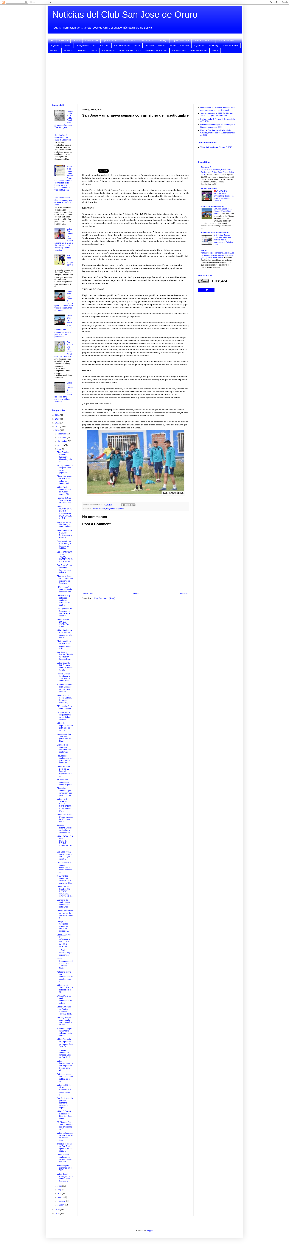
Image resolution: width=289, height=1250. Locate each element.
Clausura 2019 (147, 40)
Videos (215, 50)
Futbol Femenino (122, 45)
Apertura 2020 (110, 40)
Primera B (54, 50)
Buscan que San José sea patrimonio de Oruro (64, 737)
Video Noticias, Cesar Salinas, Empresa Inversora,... (64, 699)
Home (135, 594)
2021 (57, 426)
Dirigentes (54, 45)
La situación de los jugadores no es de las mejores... (64, 716)
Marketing (213, 45)
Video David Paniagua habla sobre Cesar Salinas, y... (65, 1177)
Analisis (76, 40)
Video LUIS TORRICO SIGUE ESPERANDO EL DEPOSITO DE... (64, 805)
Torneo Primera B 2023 (129, 50)
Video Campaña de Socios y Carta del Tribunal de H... (65, 1010)
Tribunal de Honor (198, 50)
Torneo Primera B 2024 (156, 50)
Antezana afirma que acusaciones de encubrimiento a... (65, 976)
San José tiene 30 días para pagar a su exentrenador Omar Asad (63, 201)
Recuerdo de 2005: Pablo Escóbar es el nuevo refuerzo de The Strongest (217, 109)
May (59, 1190)
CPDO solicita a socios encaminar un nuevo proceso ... (64, 867)
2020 (57, 430)
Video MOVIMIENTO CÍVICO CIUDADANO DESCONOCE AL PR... (64, 512)
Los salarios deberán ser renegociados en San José (64, 1053)
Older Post (183, 594)
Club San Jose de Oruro (212, 206)
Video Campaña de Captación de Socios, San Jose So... (65, 1042)
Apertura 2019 (91, 40)
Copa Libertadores (180, 40)
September (62, 441)
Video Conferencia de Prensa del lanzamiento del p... (65, 914)
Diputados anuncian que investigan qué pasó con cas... (65, 791)
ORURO (204, 250)
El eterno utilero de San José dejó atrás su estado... (64, 644)
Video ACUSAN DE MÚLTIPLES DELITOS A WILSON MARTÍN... (63, 941)
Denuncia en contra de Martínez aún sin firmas (64, 748)
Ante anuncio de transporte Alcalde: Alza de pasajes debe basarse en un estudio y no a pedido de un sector (217, 255)
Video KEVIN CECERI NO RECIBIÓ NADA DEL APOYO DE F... (65, 891)
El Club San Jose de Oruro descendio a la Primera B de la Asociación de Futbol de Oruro (223, 240)
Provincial (68, 50)
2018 (57, 1213)
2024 (57, 415)
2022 (57, 423)
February (61, 1201)
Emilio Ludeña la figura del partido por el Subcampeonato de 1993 (217, 126)
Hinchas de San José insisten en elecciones (64, 500)
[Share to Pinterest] (133, 504)
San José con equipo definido (70, 261)
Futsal (137, 45)
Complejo (162, 40)
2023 (57, 419)
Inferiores (184, 45)
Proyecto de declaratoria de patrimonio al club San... (64, 759)
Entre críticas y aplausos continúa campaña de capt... (63, 600)
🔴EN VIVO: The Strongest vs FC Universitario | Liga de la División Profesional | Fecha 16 (223, 196)
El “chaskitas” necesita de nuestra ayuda (64, 782)
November (62, 437)
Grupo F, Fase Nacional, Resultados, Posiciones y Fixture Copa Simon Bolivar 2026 (217, 172)
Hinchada (149, 45)
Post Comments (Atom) (104, 598)
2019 (57, 1210)
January (61, 1205)
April (59, 1193)
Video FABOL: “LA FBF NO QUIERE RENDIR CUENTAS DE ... (65, 842)
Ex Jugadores (82, 45)
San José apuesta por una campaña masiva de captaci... (65, 1103)
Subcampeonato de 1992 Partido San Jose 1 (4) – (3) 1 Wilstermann (216, 114)
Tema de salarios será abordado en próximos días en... (64, 688)
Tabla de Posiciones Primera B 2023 (216, 147)
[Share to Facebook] (131, 504)
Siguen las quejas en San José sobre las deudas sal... (64, 479)
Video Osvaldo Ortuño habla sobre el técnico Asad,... (65, 666)
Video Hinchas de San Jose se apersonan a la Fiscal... (64, 634)
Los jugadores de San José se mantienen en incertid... (64, 612)
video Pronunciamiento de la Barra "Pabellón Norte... (65, 963)
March (60, 1197)
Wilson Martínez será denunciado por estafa (64, 999)
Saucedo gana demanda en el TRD (64, 1167)
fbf (94, 45)
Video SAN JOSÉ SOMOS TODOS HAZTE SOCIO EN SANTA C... (65, 557)
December (62, 434)
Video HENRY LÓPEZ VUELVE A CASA (63, 623)
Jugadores (199, 45)
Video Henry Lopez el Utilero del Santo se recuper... (65, 726)
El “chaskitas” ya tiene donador (64, 707)
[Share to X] (128, 504)
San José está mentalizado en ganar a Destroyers (62, 137)
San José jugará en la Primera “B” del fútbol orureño (223, 211)
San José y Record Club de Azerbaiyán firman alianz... (65, 655)
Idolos (173, 45)
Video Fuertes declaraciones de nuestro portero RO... (64, 490)
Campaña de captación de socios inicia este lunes (63, 903)
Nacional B (206, 167)
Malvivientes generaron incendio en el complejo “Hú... (64, 879)
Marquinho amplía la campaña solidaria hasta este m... (64, 1032)
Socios (94, 50)
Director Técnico (226, 40)
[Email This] (122, 504)
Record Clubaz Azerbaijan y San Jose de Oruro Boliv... (64, 677)
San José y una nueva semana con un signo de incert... (65, 855)
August (60, 445)
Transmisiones (179, 50)
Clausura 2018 (128, 40)
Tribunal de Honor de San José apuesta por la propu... (64, 1147)
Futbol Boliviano (209, 188)
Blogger (149, 1230)
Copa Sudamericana (203, 40)
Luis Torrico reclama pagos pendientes (64, 952)
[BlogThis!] (125, 504)
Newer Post (88, 594)
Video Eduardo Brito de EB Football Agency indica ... (64, 771)
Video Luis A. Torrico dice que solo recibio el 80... (65, 988)
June (59, 1186)
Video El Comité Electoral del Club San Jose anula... (64, 1115)
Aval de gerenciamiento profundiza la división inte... (64, 829)
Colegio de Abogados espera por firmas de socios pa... (63, 926)
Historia (162, 45)
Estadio (67, 45)
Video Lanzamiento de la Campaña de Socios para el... (65, 1065)
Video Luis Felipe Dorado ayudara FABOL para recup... (65, 818)
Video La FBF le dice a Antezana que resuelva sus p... (64, 1090)
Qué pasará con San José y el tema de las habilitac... (64, 545)
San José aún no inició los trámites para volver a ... (64, 568)
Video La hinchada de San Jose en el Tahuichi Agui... (65, 1136)
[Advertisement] (144, 78)
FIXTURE (104, 45)
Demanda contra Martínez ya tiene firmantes (64, 524)
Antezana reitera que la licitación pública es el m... (65, 1077)
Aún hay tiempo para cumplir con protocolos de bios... (64, 1021)
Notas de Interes (230, 45)
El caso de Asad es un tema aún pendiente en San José (65, 579)
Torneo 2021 (108, 50)
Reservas (82, 50)
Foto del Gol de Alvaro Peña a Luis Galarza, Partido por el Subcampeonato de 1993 (217, 132)
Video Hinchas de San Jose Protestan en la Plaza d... (64, 534)
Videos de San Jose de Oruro (214, 232)
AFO (52, 40)
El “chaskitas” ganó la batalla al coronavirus (64, 589)
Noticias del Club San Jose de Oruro (124, 14)
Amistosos (63, 40)
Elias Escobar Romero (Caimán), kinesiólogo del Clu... (64, 457)
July (59, 449)
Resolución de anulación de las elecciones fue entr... (64, 1158)
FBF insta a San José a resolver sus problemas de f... (65, 1125)
